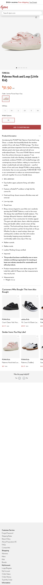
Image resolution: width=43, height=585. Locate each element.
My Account (27, 7)
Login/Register (7, 568)
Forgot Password (7, 533)
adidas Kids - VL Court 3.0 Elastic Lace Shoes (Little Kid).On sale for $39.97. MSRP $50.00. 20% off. (30, 311)
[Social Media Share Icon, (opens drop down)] (36, 17)
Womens (5, 554)
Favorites (32, 7)
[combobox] (22, 13)
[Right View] (24, 67)
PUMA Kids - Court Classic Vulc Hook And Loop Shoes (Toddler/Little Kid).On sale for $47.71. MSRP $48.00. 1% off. (11, 311)
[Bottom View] (19, 67)
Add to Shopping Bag (21, 127)
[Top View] (18, 67)
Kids (3, 559)
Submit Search (39, 13)
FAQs (4, 545)
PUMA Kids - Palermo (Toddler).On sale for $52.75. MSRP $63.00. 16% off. (30, 351)
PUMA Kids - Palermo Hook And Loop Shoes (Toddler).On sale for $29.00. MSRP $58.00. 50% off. (11, 351)
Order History (6, 577)
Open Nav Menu (40, 7)
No (27, 378)
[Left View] (21, 67)
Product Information (9, 136)
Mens (4, 556)
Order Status (6, 574)
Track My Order (7, 580)
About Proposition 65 (9, 542)
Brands (4, 562)
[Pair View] (16, 67)
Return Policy (6, 539)
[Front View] (26, 67)
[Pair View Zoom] (21, 40)
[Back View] (23, 67)
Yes (16, 378)
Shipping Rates (7, 536)
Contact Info (6, 548)
